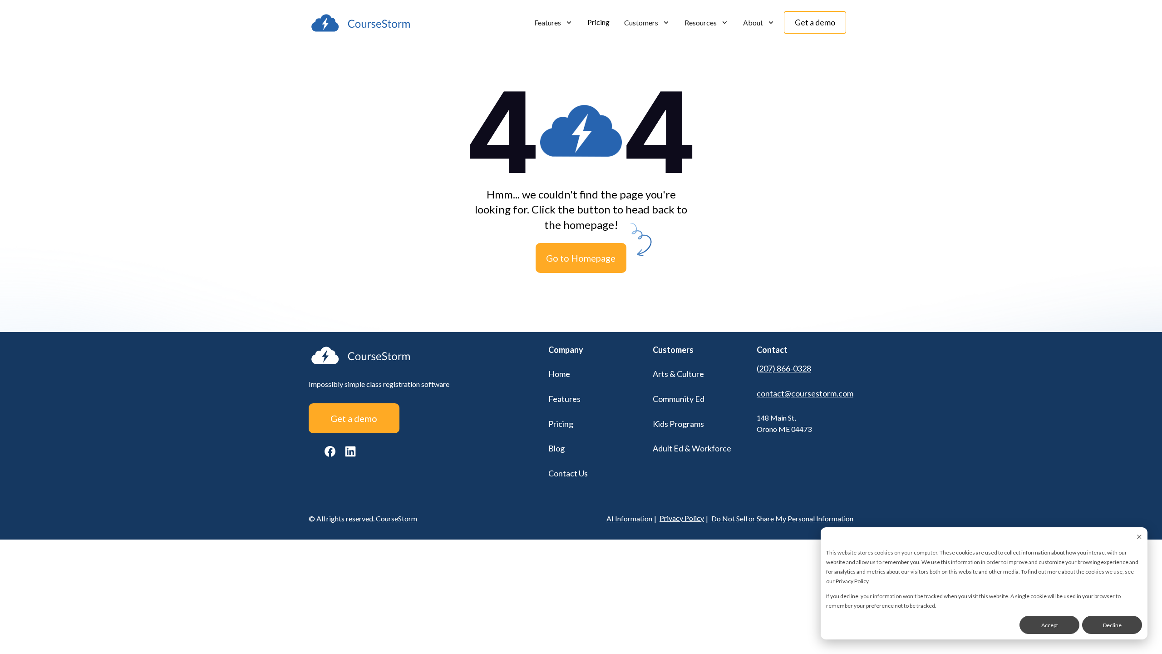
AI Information (629, 518)
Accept (1049, 625)
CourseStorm (396, 518)
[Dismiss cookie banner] (1139, 537)
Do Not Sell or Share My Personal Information (782, 518)
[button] (553, 22)
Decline (1112, 625)
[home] (361, 23)
